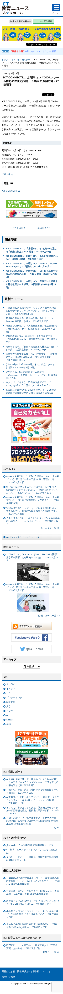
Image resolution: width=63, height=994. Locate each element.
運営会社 (6, 971)
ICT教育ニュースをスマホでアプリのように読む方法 (32, 851)
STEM (9, 719)
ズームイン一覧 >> (50, 528)
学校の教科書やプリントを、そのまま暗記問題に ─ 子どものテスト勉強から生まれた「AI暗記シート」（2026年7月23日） (32, 510)
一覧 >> (56, 827)
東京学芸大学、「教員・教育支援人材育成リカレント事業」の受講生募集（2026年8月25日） (32, 348)
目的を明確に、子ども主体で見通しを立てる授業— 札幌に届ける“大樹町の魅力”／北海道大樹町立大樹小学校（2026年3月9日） (32, 821)
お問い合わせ (8, 976)
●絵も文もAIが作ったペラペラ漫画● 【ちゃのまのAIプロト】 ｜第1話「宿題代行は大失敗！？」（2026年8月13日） (32, 500)
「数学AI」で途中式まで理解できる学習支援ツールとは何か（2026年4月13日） (32, 791)
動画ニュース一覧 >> (49, 615)
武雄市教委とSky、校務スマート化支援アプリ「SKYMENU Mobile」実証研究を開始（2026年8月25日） (32, 339)
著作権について (40, 971)
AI (7, 715)
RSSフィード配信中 (31, 626)
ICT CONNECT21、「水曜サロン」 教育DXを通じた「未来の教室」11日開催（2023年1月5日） (31, 250)
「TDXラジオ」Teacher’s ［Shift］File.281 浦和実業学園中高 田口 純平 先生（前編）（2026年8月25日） (32, 557)
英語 (8, 724)
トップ (5, 59)
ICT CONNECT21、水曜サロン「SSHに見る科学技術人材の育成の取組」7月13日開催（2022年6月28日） (32, 274)
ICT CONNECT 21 (11, 190)
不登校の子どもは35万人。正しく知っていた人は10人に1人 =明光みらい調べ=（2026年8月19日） (32, 903)
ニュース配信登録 (43, 21)
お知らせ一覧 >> (51, 952)
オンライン (12, 684)
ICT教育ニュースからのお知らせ (22, 937)
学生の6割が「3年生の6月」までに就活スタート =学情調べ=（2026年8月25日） (31, 366)
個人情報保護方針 (22, 971)
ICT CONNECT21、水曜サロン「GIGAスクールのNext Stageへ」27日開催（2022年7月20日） (31, 265)
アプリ (9, 710)
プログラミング (14, 697)
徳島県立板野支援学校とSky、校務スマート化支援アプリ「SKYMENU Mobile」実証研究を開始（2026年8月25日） (31, 357)
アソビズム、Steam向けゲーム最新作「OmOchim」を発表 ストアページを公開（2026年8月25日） (31, 375)
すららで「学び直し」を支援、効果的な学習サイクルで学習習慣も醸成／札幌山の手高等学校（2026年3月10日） (32, 810)
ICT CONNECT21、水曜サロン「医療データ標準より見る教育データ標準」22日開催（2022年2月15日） (32, 284)
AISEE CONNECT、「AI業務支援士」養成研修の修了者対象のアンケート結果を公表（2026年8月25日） (32, 328)
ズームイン (9, 468)
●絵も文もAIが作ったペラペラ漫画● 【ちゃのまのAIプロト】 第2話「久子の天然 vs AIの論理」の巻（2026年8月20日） (32, 479)
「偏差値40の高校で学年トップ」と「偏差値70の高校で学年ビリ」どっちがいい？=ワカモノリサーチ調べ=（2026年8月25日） (31, 310)
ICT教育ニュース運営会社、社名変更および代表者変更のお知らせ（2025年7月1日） (32, 947)
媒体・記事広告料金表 (20, 21)
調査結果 (10, 702)
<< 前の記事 (19, 227)
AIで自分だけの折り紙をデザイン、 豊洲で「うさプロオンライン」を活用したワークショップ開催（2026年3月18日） (32, 800)
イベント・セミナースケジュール (23, 537)
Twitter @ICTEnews (31, 649)
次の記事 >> (43, 227)
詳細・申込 (7, 174)
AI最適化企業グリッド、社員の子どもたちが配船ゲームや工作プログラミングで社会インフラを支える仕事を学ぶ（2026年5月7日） (32, 782)
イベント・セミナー (20, 59)
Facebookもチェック (31, 637)
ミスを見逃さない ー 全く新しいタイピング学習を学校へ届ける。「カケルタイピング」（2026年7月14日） (33, 521)
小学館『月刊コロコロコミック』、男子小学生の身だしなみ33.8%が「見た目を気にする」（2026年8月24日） (32, 914)
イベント (10, 688)
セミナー (10, 693)
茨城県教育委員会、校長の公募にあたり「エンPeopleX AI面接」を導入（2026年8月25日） (29, 320)
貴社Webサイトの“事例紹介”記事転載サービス (29, 845)
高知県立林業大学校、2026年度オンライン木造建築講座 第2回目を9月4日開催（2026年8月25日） (31, 391)
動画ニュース (11, 546)
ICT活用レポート (13, 771)
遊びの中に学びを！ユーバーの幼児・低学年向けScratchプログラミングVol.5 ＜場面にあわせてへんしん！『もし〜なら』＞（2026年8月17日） (32, 489)
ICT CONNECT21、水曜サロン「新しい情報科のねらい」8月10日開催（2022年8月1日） (32, 257)
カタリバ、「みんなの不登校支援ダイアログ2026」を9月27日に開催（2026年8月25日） (28, 384)
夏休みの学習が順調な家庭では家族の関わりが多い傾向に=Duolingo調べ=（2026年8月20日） (32, 925)
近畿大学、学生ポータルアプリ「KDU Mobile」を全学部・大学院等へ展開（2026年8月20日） (32, 892)
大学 (8, 706)
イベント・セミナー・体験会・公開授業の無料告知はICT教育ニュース (32, 858)
